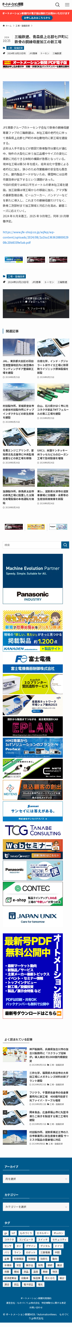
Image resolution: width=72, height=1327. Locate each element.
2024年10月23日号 (16, 53)
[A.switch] (33, 693)
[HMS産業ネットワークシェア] (33, 714)
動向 (54, 1258)
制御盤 (32, 1258)
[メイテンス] (33, 799)
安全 (18, 1265)
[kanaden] (14, 262)
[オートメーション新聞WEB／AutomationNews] (12, 5)
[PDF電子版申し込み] (36, 67)
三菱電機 (45, 1252)
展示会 (29, 1265)
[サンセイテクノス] (33, 820)
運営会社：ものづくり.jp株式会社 (23, 1302)
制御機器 (19, 1258)
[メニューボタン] (67, 5)
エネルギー (43, 1233)
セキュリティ (59, 1239)
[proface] (33, 757)
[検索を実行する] (65, 545)
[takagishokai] (33, 858)
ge (5, 1233)
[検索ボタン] (57, 5)
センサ (8, 1246)
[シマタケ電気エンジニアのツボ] (36, 529)
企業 (6, 1258)
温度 (35, 1271)
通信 (6, 1284)
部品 (16, 1284)
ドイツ (58, 1246)
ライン (17, 1252)
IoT (13, 1233)
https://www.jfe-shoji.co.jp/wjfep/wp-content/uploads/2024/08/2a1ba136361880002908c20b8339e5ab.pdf (35, 237)
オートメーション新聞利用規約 (36, 1298)
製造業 (36, 1278)
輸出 (62, 1278)
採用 (40, 1265)
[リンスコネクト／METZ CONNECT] (33, 778)
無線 (45, 1271)
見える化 (50, 1278)
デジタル (45, 1246)
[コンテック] (33, 905)
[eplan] (33, 735)
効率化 (44, 1258)
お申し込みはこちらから (37, 17)
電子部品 (28, 1284)
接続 (50, 1265)
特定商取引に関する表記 (54, 1302)
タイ (18, 1246)
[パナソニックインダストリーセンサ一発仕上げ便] (58, 529)
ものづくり (26, 1233)
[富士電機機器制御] (33, 672)
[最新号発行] (33, 1017)
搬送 (59, 1265)
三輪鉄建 (57, 53)
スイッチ (43, 1239)
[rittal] (36, 262)
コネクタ (9, 1239)
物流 (54, 1271)
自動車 (24, 1278)
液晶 (26, 1271)
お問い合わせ (36, 1307)
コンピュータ (26, 1239)
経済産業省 (10, 1278)
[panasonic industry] (33, 603)
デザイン (31, 1246)
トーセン (44, 53)
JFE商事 (33, 53)
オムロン (58, 1233)
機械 (16, 1271)
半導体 (8, 1265)
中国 (57, 1252)
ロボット (31, 1252)
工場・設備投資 (15, 47)
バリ (6, 1252)
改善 (6, 1271)
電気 (40, 1284)
